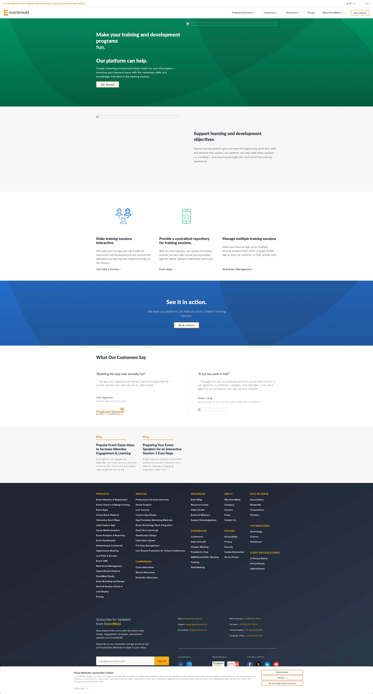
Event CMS (102, 560)
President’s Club (199, 551)
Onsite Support (143, 504)
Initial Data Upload (145, 540)
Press (227, 514)
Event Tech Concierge (147, 530)
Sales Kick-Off (198, 541)
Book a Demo (186, 325)
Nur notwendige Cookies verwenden (282, 683)
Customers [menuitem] (269, 12)
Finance (254, 536)
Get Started (107, 84)
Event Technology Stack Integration (154, 525)
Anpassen (281, 678)
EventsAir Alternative (147, 577)
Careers (228, 509)
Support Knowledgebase (204, 520)
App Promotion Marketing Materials (154, 520)
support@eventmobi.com (196, 624)
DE (354, 3)
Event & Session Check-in (109, 586)
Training (195, 562)
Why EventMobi (232, 499)
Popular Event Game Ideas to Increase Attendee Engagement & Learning (115, 449)
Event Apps (165, 269)
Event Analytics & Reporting (110, 535)
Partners (254, 514)
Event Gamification (106, 540)
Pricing (99, 596)
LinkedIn (267, 664)
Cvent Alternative (145, 567)
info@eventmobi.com (198, 630)
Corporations (257, 509)
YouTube (276, 664)
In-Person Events (259, 558)
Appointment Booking (107, 550)
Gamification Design (146, 535)
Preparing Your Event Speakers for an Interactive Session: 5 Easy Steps (162, 449)
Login (367, 3)
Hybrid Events (257, 568)
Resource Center (200, 504)
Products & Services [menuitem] (242, 12)
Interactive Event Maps (108, 520)
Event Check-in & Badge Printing (113, 504)
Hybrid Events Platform (108, 571)
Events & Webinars (200, 514)
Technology (256, 531)
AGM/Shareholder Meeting (205, 557)
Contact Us (230, 520)
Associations (257, 499)
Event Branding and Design (110, 581)
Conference (197, 536)
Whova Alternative (145, 572)
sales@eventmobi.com (193, 618)
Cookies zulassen (282, 672)
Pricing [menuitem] (311, 12)
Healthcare (256, 541)
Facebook (250, 664)
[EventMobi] (16, 13)
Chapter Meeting (199, 546)
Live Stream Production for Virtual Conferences (160, 550)
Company (229, 504)
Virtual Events (257, 563)
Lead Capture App (105, 525)
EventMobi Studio (105, 576)
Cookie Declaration (234, 551)
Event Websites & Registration (111, 499)
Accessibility (230, 536)
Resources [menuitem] (291, 12)
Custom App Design (146, 514)
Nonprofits (255, 504)
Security (228, 546)
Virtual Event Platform (107, 514)
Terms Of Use (231, 557)
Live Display (102, 591)
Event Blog (196, 499)
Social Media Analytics (108, 530)
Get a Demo (360, 12)
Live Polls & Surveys (107, 269)
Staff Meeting (198, 567)
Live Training (142, 509)
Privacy (228, 541)
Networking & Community (109, 545)
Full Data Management (147, 545)
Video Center (198, 509)
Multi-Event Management (237, 269)
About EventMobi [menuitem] (331, 12)
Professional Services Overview (152, 499)
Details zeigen (79, 688)
